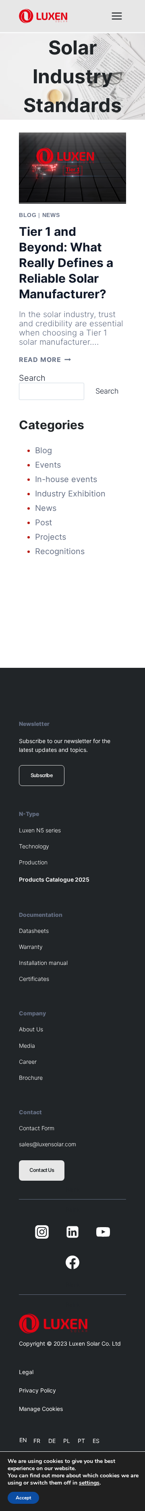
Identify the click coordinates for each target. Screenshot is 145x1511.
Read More (45, 360)
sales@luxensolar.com (47, 1144)
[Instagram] (42, 1232)
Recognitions (60, 551)
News (51, 215)
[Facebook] (72, 1262)
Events (48, 465)
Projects (50, 537)
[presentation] (72, 168)
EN (23, 1440)
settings (89, 1483)
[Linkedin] (72, 1232)
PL (66, 1440)
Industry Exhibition (70, 493)
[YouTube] (103, 1232)
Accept (23, 1498)
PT (81, 1440)
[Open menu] (116, 16)
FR (36, 1440)
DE (52, 1440)
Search (32, 378)
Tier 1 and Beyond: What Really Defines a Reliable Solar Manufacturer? (66, 262)
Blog (28, 215)
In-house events (66, 479)
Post (43, 522)
